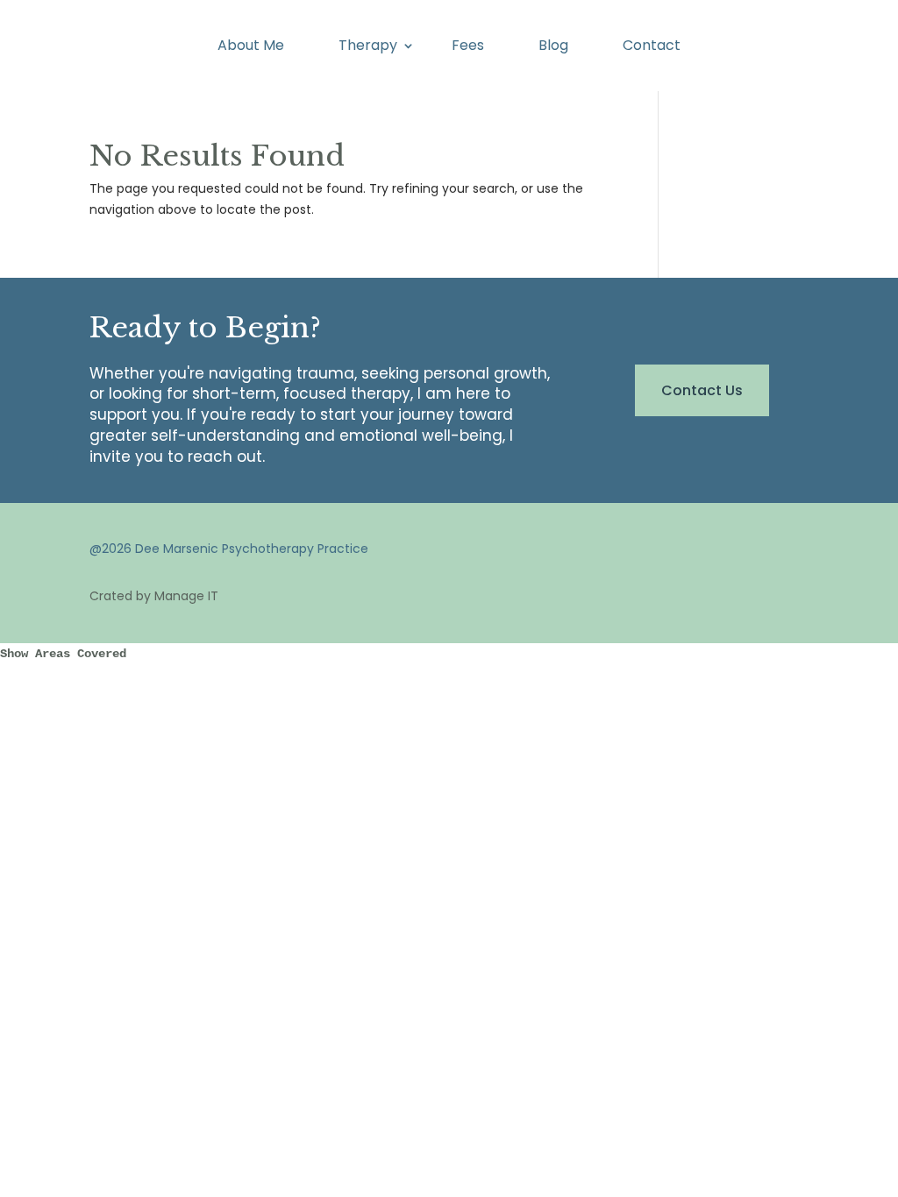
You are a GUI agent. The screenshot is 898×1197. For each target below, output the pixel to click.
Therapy (368, 47)
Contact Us (702, 390)
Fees (468, 47)
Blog (553, 47)
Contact (652, 47)
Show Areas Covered (63, 654)
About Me (250, 47)
